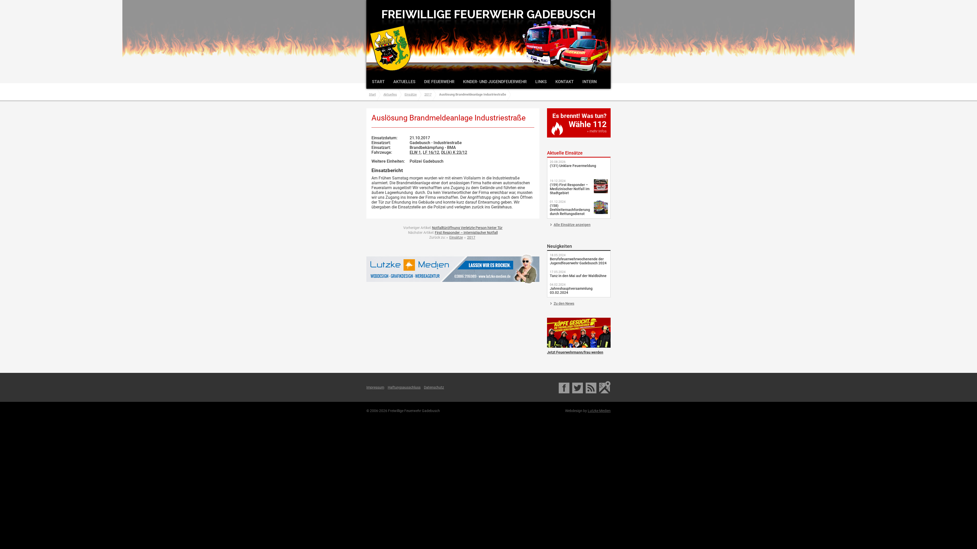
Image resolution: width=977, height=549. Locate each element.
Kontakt (564, 81)
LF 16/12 (431, 152)
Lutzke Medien (452, 269)
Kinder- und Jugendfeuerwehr (495, 81)
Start (378, 81)
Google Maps (605, 387)
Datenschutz (434, 387)
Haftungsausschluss (404, 387)
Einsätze (411, 94)
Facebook (564, 387)
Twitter (578, 387)
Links (541, 81)
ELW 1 (415, 152)
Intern (589, 81)
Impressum (375, 387)
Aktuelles (404, 81)
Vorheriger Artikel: (452, 228)
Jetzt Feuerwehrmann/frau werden (579, 333)
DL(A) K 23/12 (454, 152)
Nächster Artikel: (453, 233)
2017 (428, 94)
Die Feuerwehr (439, 81)
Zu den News (564, 303)
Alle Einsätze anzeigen (572, 225)
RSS (591, 387)
